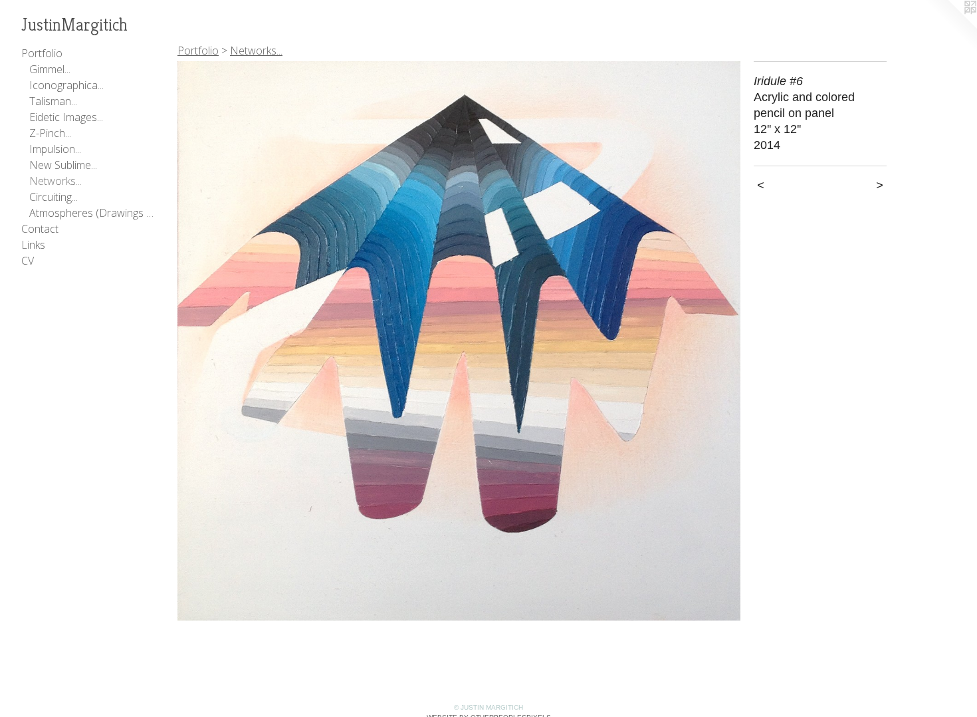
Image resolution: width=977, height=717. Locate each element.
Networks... (55, 181)
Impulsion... (55, 149)
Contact (39, 228)
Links (33, 244)
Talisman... (53, 101)
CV (27, 260)
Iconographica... (66, 85)
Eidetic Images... (66, 117)
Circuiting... (53, 197)
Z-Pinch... (50, 133)
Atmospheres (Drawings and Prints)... (91, 213)
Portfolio (41, 53)
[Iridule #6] (458, 341)
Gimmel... (49, 69)
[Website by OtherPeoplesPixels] (950, 26)
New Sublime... (63, 165)
